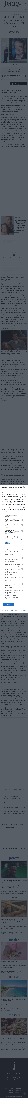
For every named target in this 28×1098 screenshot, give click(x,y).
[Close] (24, 487)
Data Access (14, 610)
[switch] (22, 520)
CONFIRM (8, 604)
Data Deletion (5, 610)
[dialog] (14, 549)
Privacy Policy (22, 610)
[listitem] (14, 516)
